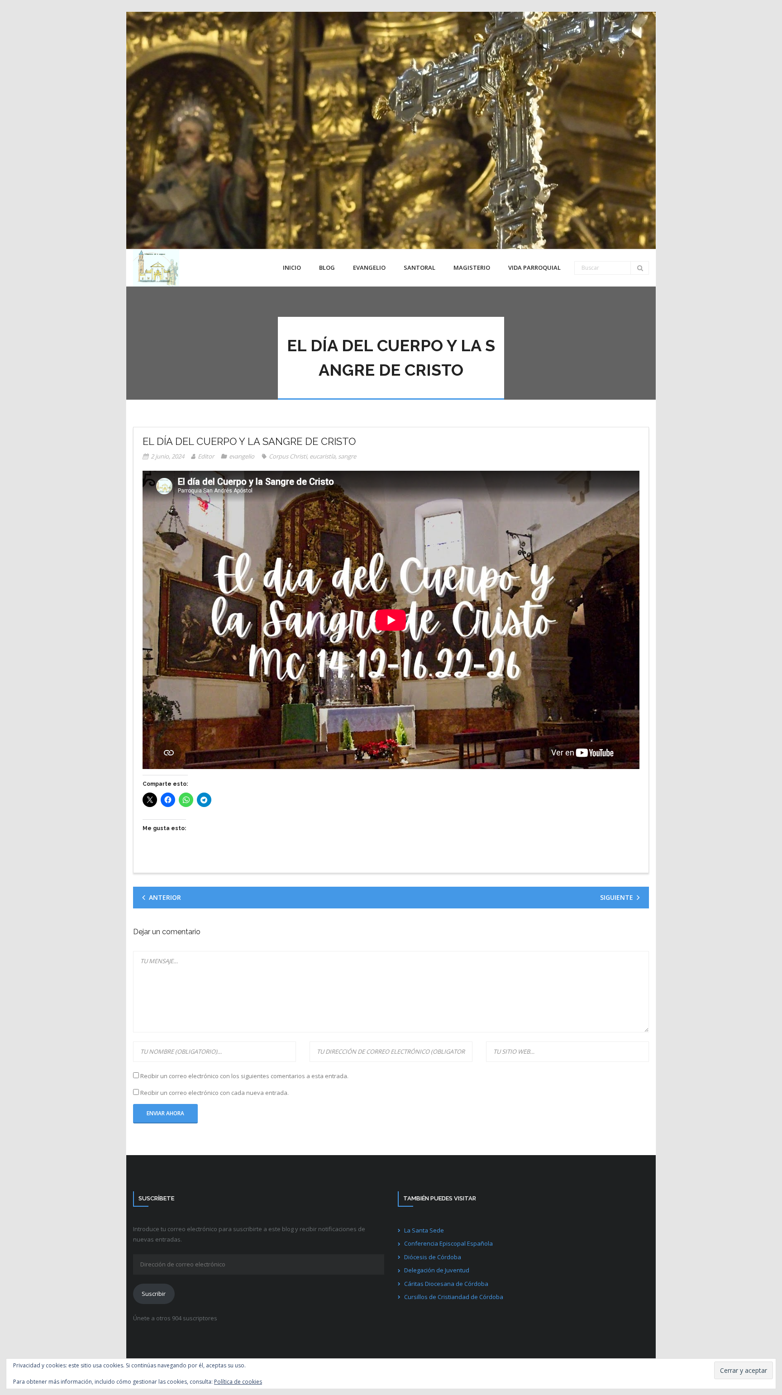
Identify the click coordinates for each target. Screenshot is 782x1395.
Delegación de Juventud (436, 1270)
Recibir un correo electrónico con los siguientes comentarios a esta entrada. (244, 1076)
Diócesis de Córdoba (432, 1257)
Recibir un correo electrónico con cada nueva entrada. (214, 1093)
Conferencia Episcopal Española (448, 1243)
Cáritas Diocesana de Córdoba (446, 1284)
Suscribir (154, 1294)
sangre (347, 456)
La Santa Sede (424, 1230)
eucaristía (322, 456)
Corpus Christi (288, 456)
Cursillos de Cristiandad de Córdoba (453, 1297)
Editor (206, 456)
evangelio (241, 456)
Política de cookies (238, 1381)
